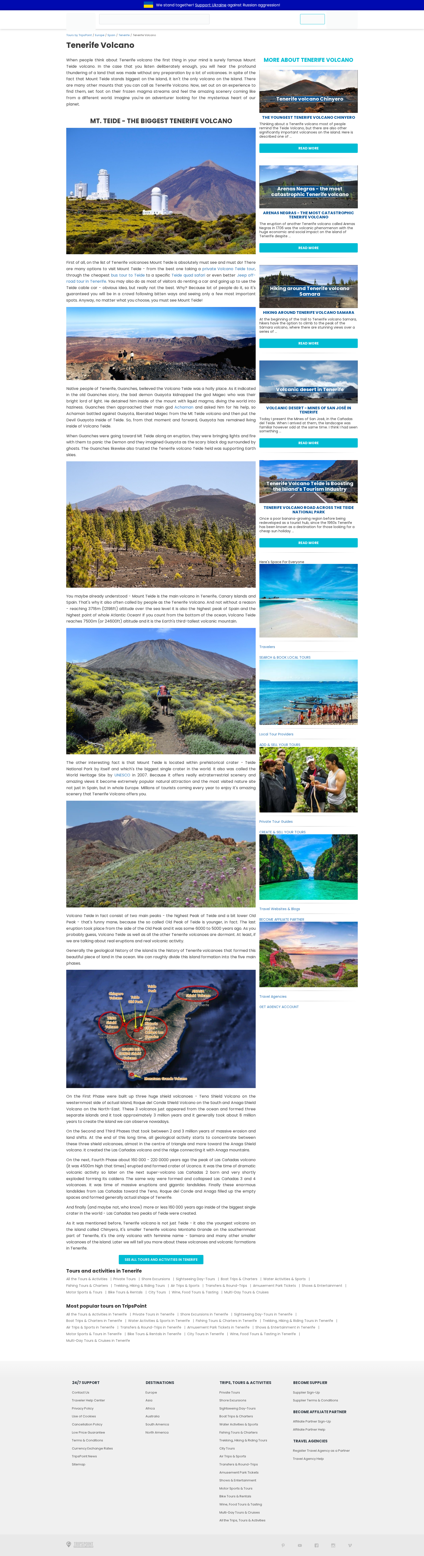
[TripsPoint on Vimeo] (350, 1545)
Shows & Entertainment (322, 1285)
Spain (111, 35)
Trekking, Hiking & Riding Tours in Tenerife (298, 1320)
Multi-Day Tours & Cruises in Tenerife (98, 1340)
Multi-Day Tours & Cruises (246, 1292)
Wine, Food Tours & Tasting (195, 1292)
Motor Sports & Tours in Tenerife (94, 1333)
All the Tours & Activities (87, 1279)
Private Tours (125, 1279)
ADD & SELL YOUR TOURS (279, 744)
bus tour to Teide (128, 275)
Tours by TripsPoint (79, 35)
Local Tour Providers (276, 734)
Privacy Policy (82, 1408)
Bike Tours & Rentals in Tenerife (155, 1333)
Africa (150, 1408)
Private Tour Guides (276, 821)
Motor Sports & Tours (84, 1292)
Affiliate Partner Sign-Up (312, 1421)
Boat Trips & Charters (239, 1279)
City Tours (157, 1292)
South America (157, 1424)
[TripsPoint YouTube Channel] (300, 1545)
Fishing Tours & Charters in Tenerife (227, 1320)
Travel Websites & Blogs (279, 908)
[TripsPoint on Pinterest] (283, 1545)
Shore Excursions (156, 1279)
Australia (152, 1416)
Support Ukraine (210, 5)
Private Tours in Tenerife (154, 1314)
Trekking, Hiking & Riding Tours (140, 1285)
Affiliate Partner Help (309, 1429)
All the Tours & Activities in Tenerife (97, 1314)
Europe (99, 35)
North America (157, 1432)
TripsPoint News (84, 1456)
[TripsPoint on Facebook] (316, 1545)
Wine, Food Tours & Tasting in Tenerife (263, 1333)
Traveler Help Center (88, 1400)
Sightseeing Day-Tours (196, 1279)
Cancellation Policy (87, 1424)
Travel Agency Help (308, 1458)
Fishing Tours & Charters (87, 1285)
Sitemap (78, 1464)
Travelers (267, 646)
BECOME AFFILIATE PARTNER (281, 919)
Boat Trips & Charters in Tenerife (94, 1320)
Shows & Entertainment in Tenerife (285, 1327)
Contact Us (80, 1392)
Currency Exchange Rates (92, 1448)
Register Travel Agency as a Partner (321, 1450)
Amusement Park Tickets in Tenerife (219, 1327)
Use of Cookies (84, 1416)
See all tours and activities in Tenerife (161, 1259)
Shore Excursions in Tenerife (204, 1314)
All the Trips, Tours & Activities (242, 1520)
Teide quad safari (188, 275)
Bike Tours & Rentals (126, 1292)
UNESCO (122, 775)
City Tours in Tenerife (206, 1333)
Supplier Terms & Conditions (315, 1400)
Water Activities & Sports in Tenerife (159, 1320)
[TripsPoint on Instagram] (333, 1545)
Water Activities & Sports (285, 1279)
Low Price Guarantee (88, 1432)
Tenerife (124, 35)
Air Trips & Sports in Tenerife (90, 1327)
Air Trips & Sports (185, 1285)
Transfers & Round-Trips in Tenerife (151, 1327)
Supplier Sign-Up (306, 1392)
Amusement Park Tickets (275, 1285)
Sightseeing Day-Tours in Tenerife (263, 1314)
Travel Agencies (273, 996)
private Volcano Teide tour (228, 269)
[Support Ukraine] (148, 5)
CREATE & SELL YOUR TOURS (282, 832)
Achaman (183, 407)
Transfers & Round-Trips (226, 1285)
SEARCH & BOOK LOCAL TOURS (285, 657)
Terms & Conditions (87, 1440)
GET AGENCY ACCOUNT (279, 1006)
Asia (149, 1400)
